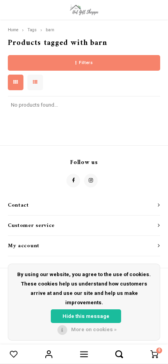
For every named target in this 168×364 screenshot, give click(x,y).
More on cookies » (94, 329)
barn (50, 30)
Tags (32, 30)
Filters (86, 62)
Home (13, 30)
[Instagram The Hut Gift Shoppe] (91, 180)
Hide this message (86, 316)
